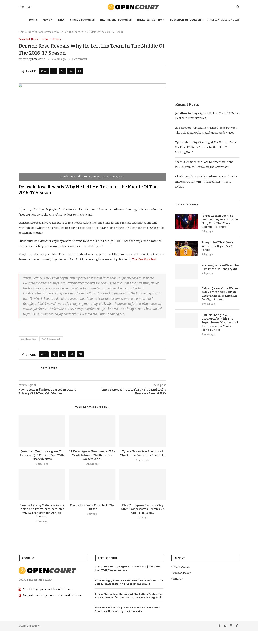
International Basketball (116, 19)
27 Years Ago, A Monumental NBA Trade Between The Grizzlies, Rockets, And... (92, 455)
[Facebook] (20, 7)
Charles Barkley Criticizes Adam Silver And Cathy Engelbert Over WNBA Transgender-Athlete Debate (206, 181)
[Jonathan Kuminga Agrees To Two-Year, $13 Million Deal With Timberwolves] (42, 431)
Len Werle (38, 59)
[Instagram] (23, 7)
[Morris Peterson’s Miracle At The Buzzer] (92, 484)
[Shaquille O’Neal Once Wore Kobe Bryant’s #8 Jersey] (186, 248)
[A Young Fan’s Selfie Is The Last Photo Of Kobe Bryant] (186, 271)
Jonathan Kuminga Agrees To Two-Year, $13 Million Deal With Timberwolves (41, 455)
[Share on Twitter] (62, 71)
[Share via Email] (79, 71)
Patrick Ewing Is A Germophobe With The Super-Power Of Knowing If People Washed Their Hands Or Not (220, 322)
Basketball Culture (149, 19)
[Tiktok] (29, 7)
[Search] (237, 7)
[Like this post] (45, 71)
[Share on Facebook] (53, 71)
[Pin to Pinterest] (71, 71)
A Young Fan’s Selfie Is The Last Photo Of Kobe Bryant (220, 267)
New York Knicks (51, 339)
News (46, 19)
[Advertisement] (207, 64)
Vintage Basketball (82, 19)
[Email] (26, 7)
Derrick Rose (28, 339)
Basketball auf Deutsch (185, 19)
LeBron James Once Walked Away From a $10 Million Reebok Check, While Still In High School (220, 294)
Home (33, 19)
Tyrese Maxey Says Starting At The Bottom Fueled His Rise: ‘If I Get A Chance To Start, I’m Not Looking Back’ (206, 147)
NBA (61, 19)
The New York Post (144, 259)
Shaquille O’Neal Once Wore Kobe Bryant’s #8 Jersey (217, 246)
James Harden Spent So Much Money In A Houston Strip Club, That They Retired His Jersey (220, 221)
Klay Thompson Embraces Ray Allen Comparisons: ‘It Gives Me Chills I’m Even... (142, 509)
